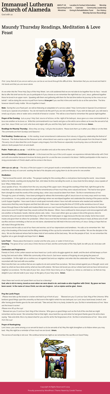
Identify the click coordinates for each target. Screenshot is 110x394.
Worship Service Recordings (94, 13)
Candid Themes (75, 391)
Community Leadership (96, 8)
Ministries (62, 10)
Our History (101, 10)
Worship (102, 5)
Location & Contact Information (83, 5)
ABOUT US (61, 5)
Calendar (79, 8)
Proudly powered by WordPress (41, 391)
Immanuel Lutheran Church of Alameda (27, 7)
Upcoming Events (64, 8)
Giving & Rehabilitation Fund (81, 10)
